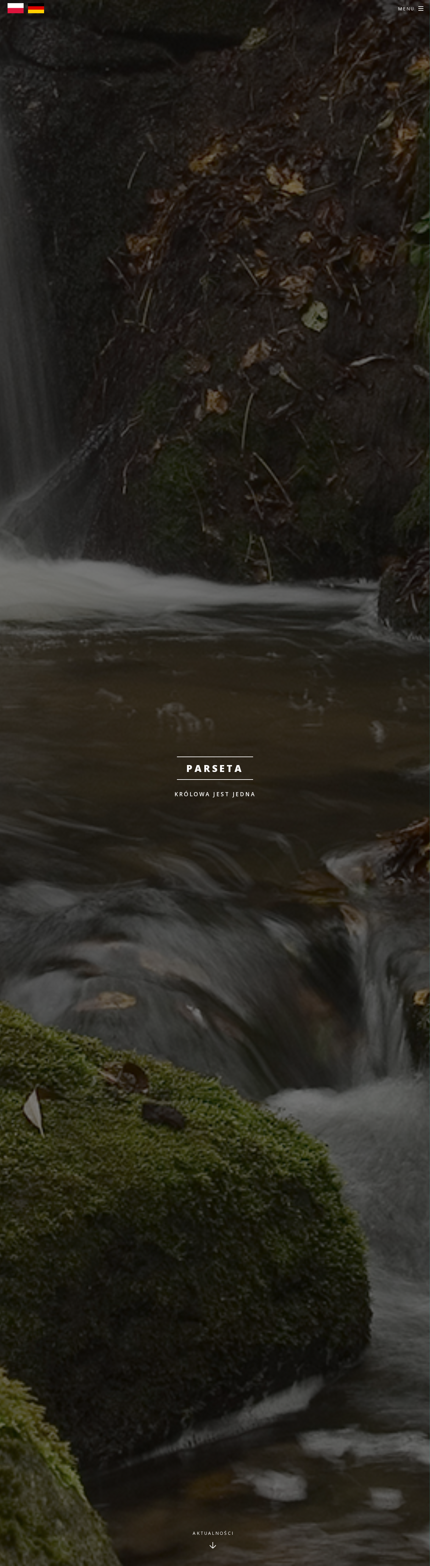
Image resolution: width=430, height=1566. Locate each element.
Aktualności (213, 1533)
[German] (37, 11)
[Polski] (17, 11)
